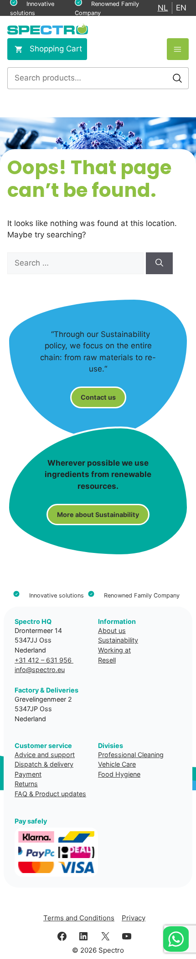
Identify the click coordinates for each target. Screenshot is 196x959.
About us (112, 630)
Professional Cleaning (131, 754)
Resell (107, 660)
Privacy (133, 918)
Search (177, 78)
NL (163, 7)
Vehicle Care (117, 764)
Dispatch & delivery (44, 764)
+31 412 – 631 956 (44, 660)
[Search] (159, 263)
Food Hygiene (119, 774)
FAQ (21, 794)
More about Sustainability (98, 514)
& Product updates (57, 794)
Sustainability (118, 640)
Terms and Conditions (78, 918)
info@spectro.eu (40, 669)
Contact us (98, 397)
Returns (26, 784)
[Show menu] (178, 49)
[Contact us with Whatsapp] (176, 939)
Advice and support (45, 754)
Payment (28, 774)
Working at (114, 650)
